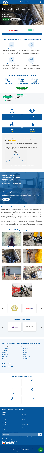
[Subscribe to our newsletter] (40, 434)
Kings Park (5, 356)
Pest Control (4, 426)
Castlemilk (25, 352)
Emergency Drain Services (12, 280)
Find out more (5, 199)
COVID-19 (24, 416)
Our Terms (24, 417)
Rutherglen (5, 354)
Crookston (25, 358)
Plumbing (4, 424)
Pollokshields (6, 348)
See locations (7, 361)
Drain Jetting (11, 263)
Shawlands (10, 26)
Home (3, 26)
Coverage (24, 414)
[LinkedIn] (11, 439)
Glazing (3, 429)
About (3, 416)
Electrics (23, 426)
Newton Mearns (26, 356)
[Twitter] (8, 439)
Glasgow (25, 350)
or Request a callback (22, 89)
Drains (7, 26)
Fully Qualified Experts (22, 298)
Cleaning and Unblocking (32, 246)
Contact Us (4, 419)
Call (24, 2)
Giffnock (5, 350)
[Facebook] (3, 439)
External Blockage (32, 280)
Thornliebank (5, 352)
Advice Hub (4, 414)
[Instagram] (6, 439)
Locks (3, 427)
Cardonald (25, 348)
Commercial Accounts (6, 417)
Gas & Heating (25, 424)
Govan (4, 358)
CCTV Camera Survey (12, 246)
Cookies (23, 419)
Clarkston (25, 354)
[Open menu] (40, 2)
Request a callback (14, 19)
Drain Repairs (32, 263)
